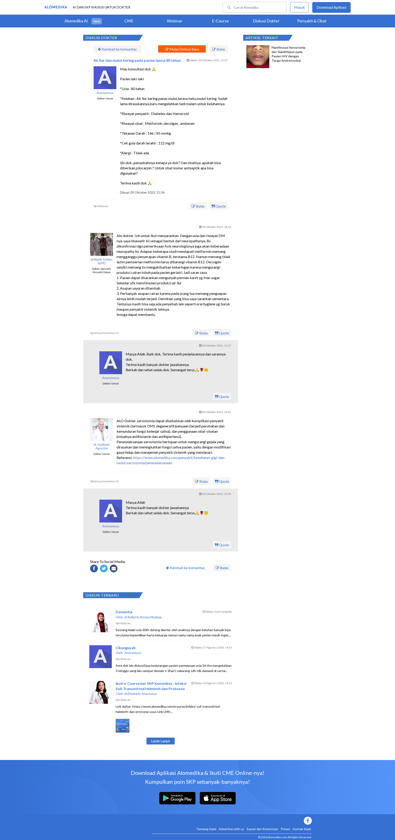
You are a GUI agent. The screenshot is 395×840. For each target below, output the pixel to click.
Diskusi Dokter (266, 20)
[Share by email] (114, 569)
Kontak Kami (302, 829)
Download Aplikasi (331, 7)
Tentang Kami (206, 829)
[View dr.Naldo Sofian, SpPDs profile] (101, 244)
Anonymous (105, 93)
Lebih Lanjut (160, 741)
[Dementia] (100, 620)
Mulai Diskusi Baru (184, 49)
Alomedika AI (76, 20)
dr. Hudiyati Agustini (101, 446)
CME (128, 20)
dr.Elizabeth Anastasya (140, 694)
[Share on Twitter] (104, 569)
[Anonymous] (110, 362)
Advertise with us (231, 829)
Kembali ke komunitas (119, 49)
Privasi (285, 829)
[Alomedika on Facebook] (232, 821)
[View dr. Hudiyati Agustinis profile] (101, 429)
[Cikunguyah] (100, 656)
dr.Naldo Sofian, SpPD (101, 261)
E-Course (220, 20)
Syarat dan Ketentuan (262, 829)
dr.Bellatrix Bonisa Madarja (143, 617)
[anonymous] (104, 77)
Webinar (174, 20)
